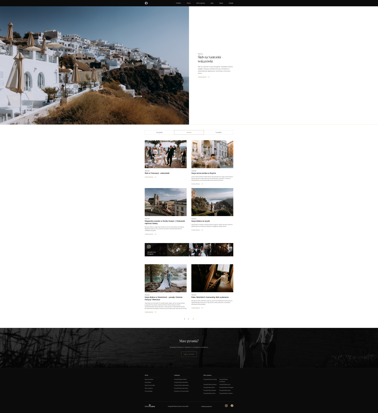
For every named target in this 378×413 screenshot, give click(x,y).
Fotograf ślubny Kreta (209, 387)
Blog (212, 3)
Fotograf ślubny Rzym (225, 390)
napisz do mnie (189, 354)
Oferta (188, 3)
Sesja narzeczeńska (150, 385)
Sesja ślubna (148, 382)
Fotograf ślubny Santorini (210, 384)
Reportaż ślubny (149, 379)
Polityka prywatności (206, 406)
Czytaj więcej (202, 77)
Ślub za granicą (200, 3)
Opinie (221, 3)
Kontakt (231, 3)
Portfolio (178, 3)
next (193, 318)
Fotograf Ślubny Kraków (180, 379)
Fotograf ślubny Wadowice (181, 382)
